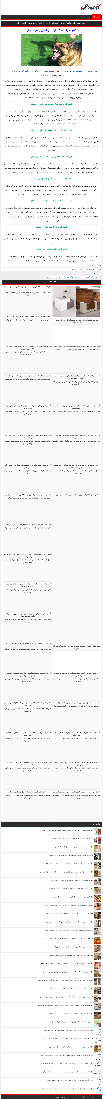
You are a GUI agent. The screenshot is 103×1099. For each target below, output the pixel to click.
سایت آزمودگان (27, 71)
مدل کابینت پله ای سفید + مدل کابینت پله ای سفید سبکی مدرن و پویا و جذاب (76, 739)
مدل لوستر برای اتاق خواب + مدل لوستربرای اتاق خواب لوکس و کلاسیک (28, 528)
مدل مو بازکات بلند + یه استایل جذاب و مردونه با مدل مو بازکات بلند (27, 379)
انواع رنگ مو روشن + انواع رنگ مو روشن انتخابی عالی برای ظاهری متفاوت (70, 1080)
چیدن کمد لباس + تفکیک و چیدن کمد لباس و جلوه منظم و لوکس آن (27, 498)
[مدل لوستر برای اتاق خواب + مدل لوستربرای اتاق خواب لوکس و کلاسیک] (97, 960)
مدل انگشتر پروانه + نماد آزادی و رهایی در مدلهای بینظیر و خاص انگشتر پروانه (76, 412)
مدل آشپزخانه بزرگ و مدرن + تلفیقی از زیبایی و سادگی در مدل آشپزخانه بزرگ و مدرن (76, 382)
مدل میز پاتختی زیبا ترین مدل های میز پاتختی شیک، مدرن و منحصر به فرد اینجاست (76, 796)
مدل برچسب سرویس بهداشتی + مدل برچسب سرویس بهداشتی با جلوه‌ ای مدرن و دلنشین (27, 680)
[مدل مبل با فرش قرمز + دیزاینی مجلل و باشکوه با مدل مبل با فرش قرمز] (97, 993)
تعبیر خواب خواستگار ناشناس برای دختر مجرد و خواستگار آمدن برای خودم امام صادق (28, 709)
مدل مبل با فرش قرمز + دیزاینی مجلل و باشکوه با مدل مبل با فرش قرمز (27, 649)
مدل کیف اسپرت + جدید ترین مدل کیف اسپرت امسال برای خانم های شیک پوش (27, 796)
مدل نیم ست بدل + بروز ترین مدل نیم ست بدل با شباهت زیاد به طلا (76, 706)
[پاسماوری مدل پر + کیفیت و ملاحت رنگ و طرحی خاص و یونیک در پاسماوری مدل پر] (97, 1001)
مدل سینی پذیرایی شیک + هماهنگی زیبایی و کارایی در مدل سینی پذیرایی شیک (76, 769)
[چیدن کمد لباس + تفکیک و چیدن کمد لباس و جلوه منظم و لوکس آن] (97, 951)
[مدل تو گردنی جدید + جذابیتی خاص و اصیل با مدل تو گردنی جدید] (97, 851)
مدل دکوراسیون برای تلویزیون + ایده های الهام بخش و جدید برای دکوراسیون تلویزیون (27, 353)
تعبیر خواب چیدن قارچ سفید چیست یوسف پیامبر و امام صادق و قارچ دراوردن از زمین (27, 769)
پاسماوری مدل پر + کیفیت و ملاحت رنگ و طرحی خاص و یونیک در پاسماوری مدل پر (76, 680)
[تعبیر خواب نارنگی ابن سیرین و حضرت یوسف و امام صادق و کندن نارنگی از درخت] (97, 943)
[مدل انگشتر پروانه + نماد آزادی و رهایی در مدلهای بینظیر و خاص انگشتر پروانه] (97, 893)
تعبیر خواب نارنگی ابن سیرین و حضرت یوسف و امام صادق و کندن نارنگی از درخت (76, 647)
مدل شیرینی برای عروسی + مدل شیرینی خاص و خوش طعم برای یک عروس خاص (27, 412)
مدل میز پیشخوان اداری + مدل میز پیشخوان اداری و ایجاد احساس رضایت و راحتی (76, 321)
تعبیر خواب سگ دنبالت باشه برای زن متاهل (51, 30)
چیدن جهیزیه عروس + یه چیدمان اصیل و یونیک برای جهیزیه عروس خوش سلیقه (28, 739)
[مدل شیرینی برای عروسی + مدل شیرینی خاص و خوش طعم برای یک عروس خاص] (97, 901)
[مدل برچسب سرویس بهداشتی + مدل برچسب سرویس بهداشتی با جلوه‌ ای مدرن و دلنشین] (97, 1010)
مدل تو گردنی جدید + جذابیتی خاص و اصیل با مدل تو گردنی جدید (28, 319)
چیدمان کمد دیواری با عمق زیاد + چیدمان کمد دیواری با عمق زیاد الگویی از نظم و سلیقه (27, 620)
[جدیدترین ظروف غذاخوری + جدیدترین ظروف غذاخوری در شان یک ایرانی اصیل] (97, 935)
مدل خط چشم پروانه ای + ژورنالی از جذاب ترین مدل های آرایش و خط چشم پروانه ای (27, 561)
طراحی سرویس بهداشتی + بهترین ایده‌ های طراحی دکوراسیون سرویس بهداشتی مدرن (27, 442)
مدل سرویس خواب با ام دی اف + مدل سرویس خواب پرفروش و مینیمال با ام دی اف (27, 590)
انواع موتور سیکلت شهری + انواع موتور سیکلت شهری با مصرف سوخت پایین (27, 293)
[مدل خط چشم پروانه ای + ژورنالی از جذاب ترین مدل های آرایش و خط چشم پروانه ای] (97, 968)
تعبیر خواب (96, 17)
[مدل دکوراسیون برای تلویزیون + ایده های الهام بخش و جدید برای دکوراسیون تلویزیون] (97, 868)
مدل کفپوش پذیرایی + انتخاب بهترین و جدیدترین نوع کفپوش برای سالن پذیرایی (73, 277)
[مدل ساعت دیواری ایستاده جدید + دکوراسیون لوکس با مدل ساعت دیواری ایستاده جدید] (97, 926)
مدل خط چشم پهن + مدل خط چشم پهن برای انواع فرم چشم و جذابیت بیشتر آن (76, 442)
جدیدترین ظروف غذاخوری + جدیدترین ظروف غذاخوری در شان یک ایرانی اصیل (27, 472)
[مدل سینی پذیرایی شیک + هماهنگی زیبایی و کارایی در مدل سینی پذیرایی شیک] (97, 1051)
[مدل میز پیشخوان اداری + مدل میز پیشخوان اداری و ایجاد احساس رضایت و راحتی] (97, 835)
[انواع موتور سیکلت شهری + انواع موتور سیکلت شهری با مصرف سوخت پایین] (97, 843)
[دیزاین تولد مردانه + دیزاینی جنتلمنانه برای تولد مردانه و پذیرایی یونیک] (97, 860)
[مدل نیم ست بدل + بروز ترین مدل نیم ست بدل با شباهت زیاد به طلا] (97, 1018)
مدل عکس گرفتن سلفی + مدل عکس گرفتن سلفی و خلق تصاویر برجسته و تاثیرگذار (67, 1088)
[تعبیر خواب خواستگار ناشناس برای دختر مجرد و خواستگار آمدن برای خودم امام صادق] (97, 1026)
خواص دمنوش (86, 17)
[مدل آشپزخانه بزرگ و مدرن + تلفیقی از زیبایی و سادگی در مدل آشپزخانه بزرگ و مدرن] (97, 876)
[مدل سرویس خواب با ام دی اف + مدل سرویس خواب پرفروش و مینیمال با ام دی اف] (97, 976)
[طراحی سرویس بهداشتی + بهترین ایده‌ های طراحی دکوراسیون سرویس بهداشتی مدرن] (97, 918)
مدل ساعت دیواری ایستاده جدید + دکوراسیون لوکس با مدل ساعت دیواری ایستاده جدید (76, 472)
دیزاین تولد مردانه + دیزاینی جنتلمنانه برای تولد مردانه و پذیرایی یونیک (76, 349)
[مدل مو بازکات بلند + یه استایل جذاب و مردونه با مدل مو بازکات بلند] (97, 885)
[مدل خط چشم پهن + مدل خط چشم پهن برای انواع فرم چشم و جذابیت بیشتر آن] (97, 910)
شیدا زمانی (89, 269)
